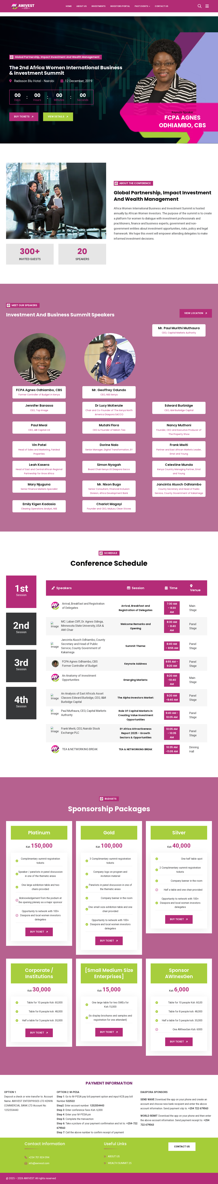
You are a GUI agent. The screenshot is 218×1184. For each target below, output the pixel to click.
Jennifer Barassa (39, 405)
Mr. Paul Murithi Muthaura (179, 328)
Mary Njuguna (39, 484)
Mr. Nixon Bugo (109, 484)
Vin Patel (39, 445)
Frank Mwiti (179, 445)
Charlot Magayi (109, 504)
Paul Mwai (39, 425)
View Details (56, 116)
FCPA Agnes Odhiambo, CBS (39, 390)
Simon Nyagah (109, 464)
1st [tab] (21, 590)
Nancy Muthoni (179, 425)
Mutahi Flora (109, 425)
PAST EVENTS (141, 6)
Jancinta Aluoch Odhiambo (178, 484)
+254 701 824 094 (39, 1157)
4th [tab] (21, 701)
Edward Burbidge (179, 405)
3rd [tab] (21, 664)
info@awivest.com (39, 1163)
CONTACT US (161, 6)
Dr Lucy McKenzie (109, 405)
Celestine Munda (179, 464)
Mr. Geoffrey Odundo (109, 390)
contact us (182, 1146)
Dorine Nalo (109, 445)
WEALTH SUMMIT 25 (120, 1163)
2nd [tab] (21, 627)
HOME (69, 6)
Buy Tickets (22, 116)
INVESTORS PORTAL (120, 6)
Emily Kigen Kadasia (39, 504)
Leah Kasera (39, 464)
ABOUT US (81, 6)
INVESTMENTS (98, 6)
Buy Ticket (37, 931)
